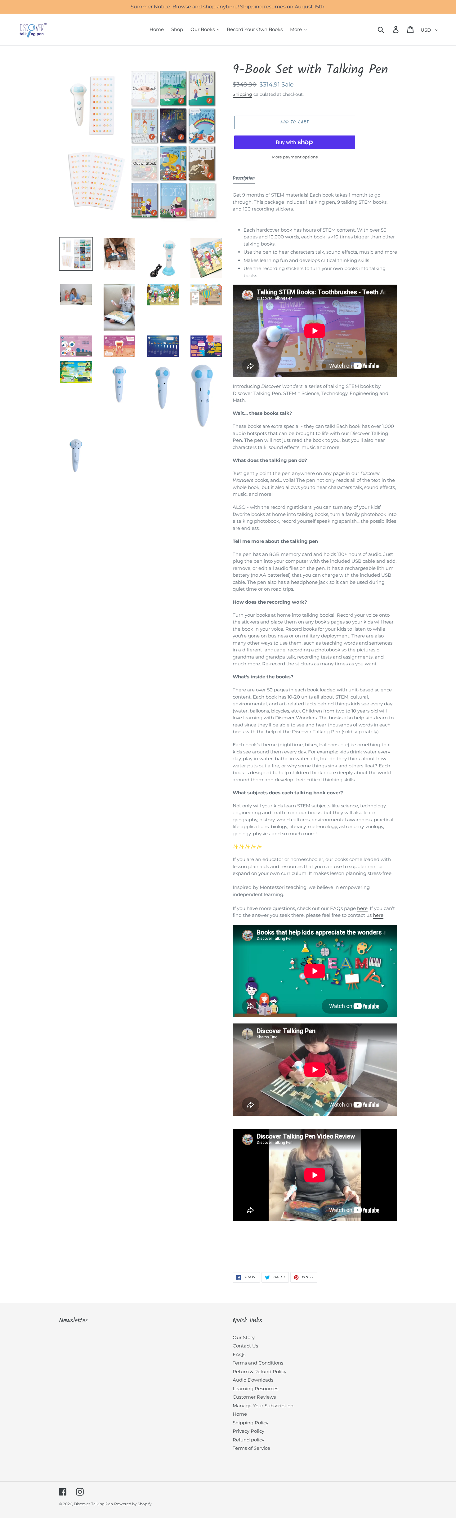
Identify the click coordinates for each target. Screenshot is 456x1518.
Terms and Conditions (258, 1363)
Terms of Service (251, 1448)
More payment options (295, 156)
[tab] (244, 179)
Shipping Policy (250, 1423)
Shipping (242, 94)
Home (240, 1414)
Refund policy (248, 1440)
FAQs (239, 1354)
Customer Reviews (254, 1397)
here (362, 908)
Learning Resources (255, 1389)
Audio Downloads (253, 1380)
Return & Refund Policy (259, 1371)
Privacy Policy (248, 1431)
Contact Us (245, 1346)
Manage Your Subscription (263, 1406)
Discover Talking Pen (93, 1504)
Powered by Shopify (133, 1504)
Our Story (244, 1337)
